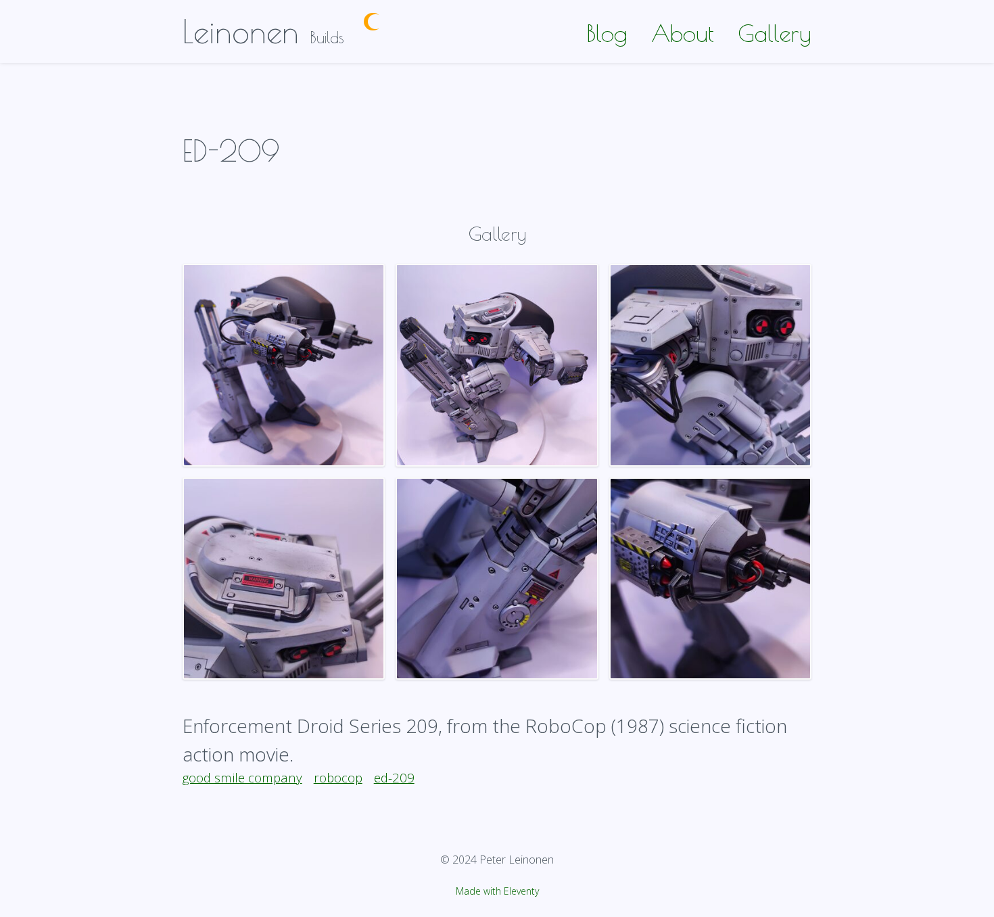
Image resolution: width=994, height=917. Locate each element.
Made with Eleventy (497, 891)
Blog (607, 33)
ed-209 (394, 777)
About (682, 33)
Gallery (774, 33)
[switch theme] (373, 22)
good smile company (242, 777)
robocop (338, 777)
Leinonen (241, 31)
